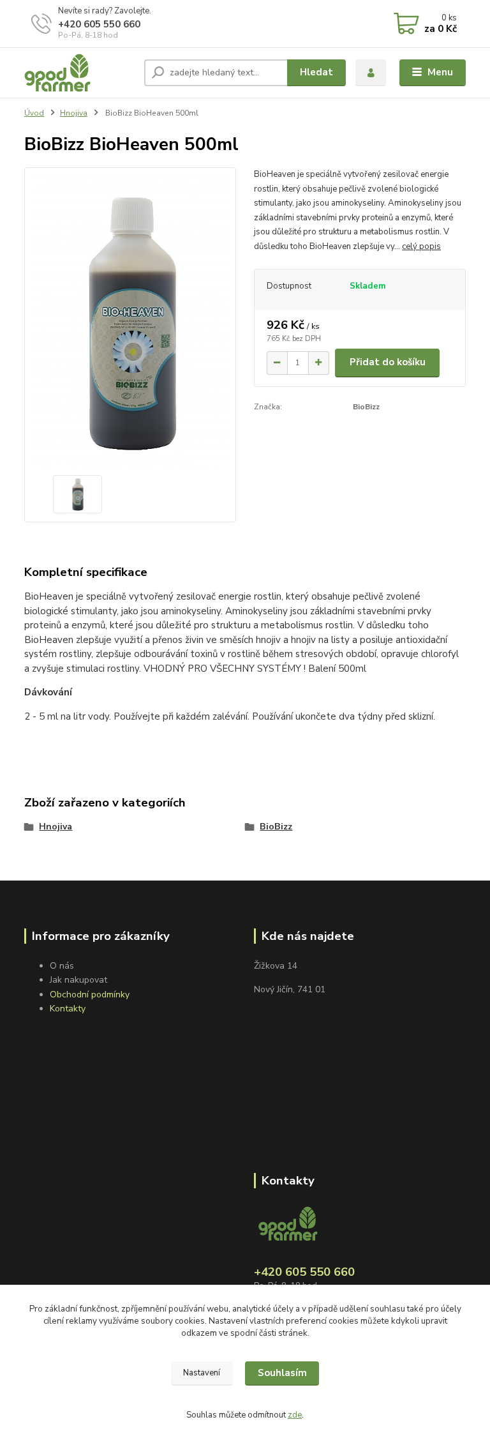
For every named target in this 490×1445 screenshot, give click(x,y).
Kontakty (67, 1008)
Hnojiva (73, 113)
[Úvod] (79, 73)
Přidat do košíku (388, 362)
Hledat (316, 72)
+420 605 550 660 (99, 24)
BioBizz (276, 827)
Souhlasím (282, 1372)
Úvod (34, 113)
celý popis (421, 246)
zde (295, 1415)
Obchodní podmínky (90, 994)
